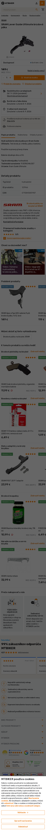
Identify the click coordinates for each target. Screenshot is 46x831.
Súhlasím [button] (23, 812)
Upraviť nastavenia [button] (23, 821)
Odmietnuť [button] (23, 827)
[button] (8, 803)
